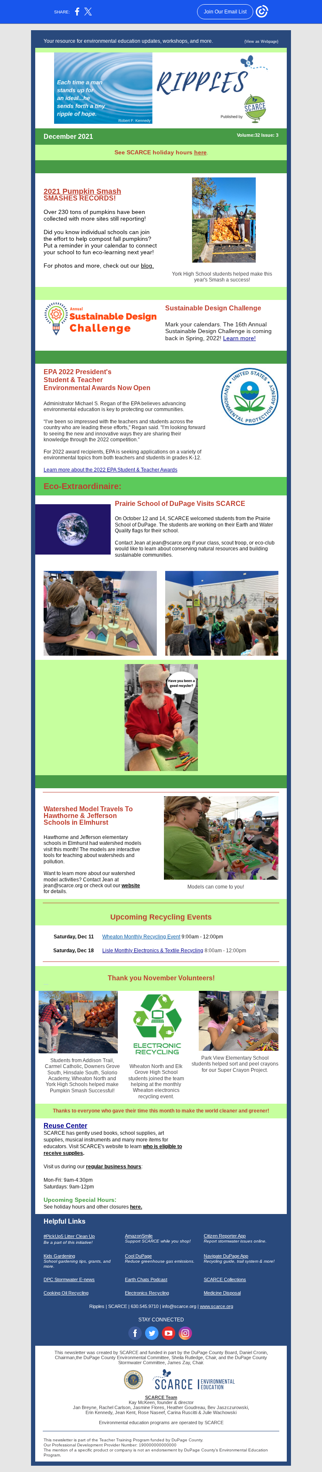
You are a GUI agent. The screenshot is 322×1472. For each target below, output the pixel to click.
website (131, 885)
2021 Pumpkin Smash (82, 191)
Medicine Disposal (222, 1292)
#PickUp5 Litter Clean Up (69, 1236)
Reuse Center (65, 1125)
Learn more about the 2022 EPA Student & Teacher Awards (110, 470)
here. (136, 1207)
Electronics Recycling (147, 1292)
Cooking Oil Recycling (66, 1292)
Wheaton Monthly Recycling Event (141, 937)
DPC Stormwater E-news (69, 1279)
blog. (147, 265)
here (200, 152)
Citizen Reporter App (225, 1235)
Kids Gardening (59, 1255)
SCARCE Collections (225, 1279)
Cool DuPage (138, 1255)
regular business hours (113, 1167)
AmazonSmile (139, 1235)
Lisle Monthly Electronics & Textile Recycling (152, 951)
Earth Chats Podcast (146, 1279)
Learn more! (239, 338)
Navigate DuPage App (226, 1255)
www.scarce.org (216, 1306)
